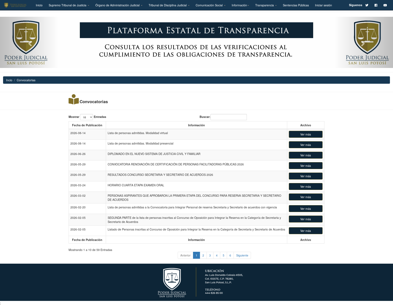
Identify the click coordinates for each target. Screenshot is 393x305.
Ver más (305, 134)
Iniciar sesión (323, 5)
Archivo (305, 125)
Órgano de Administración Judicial (117, 5)
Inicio (39, 5)
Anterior (185, 255)
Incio (9, 80)
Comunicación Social (210, 5)
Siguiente (242, 255)
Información (239, 5)
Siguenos (355, 5)
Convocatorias (94, 101)
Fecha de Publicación (87, 125)
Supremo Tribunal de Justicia (68, 5)
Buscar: (205, 116)
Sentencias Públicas (296, 5)
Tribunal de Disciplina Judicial (168, 5)
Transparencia (265, 5)
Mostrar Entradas (87, 116)
